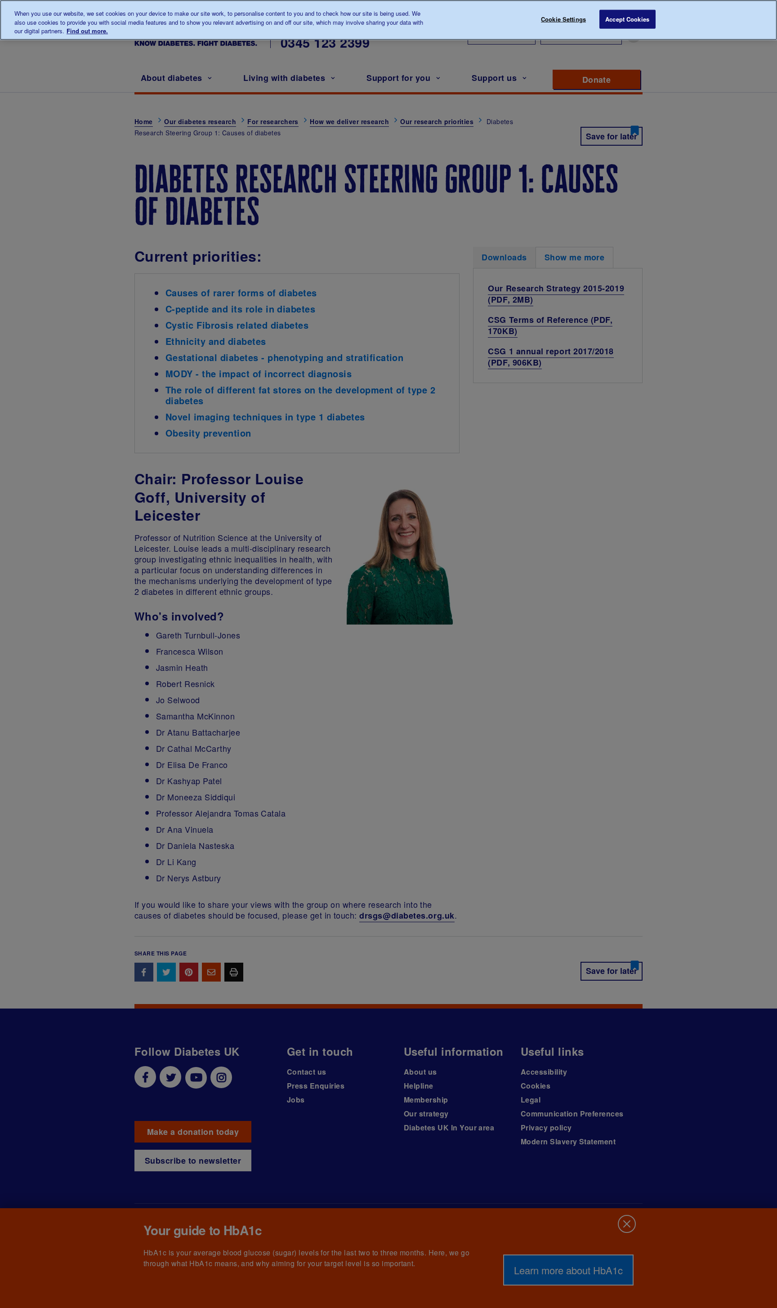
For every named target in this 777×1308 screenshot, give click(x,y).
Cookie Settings (563, 19)
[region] (388, 20)
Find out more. (87, 31)
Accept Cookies (627, 19)
